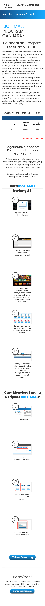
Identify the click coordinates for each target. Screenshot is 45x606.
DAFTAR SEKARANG (22, 591)
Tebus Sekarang (22, 557)
